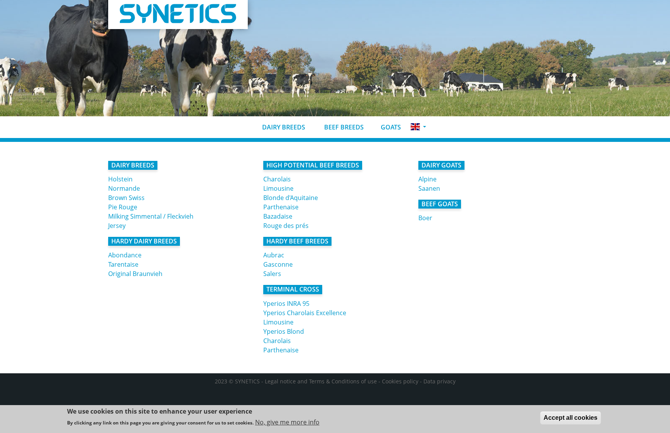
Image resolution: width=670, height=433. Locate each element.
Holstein (120, 179)
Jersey (117, 225)
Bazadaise (277, 216)
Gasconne (278, 264)
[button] (418, 127)
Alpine (427, 179)
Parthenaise (281, 207)
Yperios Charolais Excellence (304, 313)
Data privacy (439, 381)
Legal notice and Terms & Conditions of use (321, 381)
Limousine (278, 188)
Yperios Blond (283, 331)
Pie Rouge (122, 207)
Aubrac (273, 255)
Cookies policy (400, 381)
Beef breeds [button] (343, 127)
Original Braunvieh (135, 273)
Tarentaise (123, 264)
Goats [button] (390, 127)
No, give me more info (287, 422)
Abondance (125, 255)
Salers (272, 273)
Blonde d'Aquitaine (290, 197)
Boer (425, 218)
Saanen (429, 188)
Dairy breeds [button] (283, 127)
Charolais (277, 179)
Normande (124, 188)
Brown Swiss (126, 197)
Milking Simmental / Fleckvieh (150, 216)
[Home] (178, 14)
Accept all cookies (570, 417)
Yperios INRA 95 (286, 303)
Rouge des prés (286, 225)
